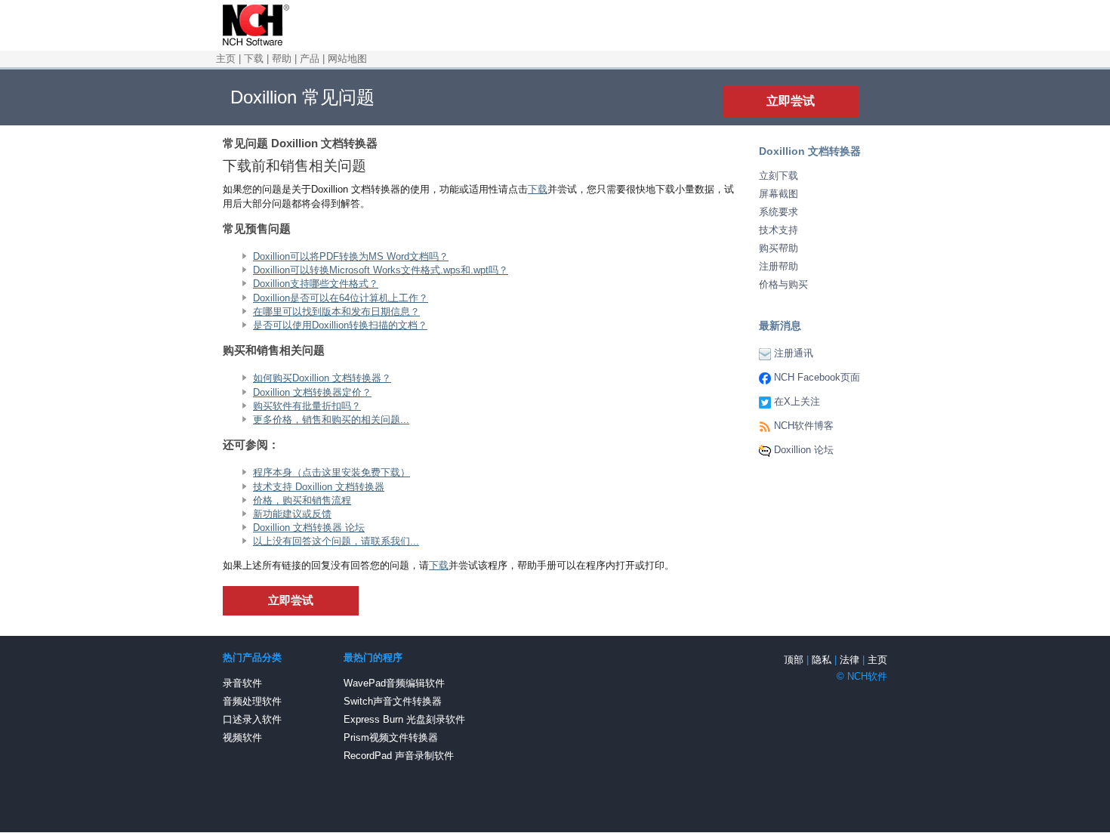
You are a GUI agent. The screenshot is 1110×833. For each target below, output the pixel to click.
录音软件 (242, 683)
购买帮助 (778, 248)
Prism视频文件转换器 (391, 737)
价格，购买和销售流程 (302, 500)
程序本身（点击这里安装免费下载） (331, 472)
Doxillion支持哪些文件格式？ (315, 283)
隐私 (821, 659)
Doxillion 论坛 (804, 449)
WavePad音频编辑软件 (394, 683)
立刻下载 (778, 175)
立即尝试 (790, 100)
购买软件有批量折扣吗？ (307, 406)
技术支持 (778, 230)
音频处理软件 (252, 701)
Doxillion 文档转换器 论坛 (309, 527)
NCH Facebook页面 (817, 377)
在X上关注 (797, 401)
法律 (849, 659)
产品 (309, 58)
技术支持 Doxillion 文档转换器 (318, 486)
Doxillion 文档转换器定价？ (312, 392)
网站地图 (347, 58)
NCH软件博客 (804, 425)
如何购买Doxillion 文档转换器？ (322, 378)
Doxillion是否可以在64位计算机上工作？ (340, 298)
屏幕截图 (778, 193)
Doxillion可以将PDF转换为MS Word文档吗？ (351, 256)
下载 (254, 58)
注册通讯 (793, 353)
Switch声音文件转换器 (393, 701)
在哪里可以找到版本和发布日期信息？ (336, 311)
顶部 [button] (793, 659)
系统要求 (778, 212)
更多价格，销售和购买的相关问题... (331, 419)
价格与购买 (783, 284)
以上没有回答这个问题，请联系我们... (336, 541)
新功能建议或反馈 (292, 514)
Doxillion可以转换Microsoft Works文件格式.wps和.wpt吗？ (380, 270)
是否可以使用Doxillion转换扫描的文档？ (340, 325)
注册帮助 (778, 266)
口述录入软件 (252, 719)
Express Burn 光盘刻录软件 (404, 719)
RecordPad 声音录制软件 (399, 755)
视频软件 (242, 737)
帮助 (281, 58)
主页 (226, 58)
